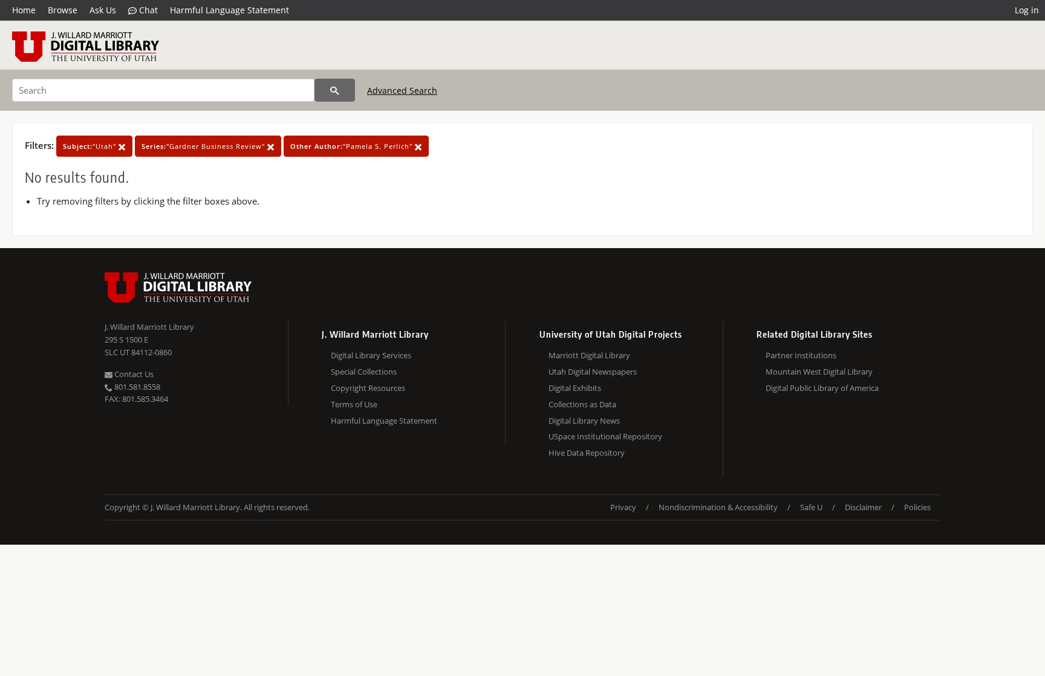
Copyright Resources (368, 387)
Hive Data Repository (587, 452)
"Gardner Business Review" (204, 146)
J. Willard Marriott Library (149, 326)
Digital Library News (584, 420)
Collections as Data (582, 404)
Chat (147, 10)
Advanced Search (402, 90)
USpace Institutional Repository (605, 436)
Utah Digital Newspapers (593, 371)
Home (24, 10)
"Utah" (91, 146)
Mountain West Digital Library (819, 371)
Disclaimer (863, 507)
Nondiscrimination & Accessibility (718, 507)
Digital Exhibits (575, 387)
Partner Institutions (801, 355)
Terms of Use (354, 404)
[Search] (334, 90)
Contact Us (133, 374)
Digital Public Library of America (822, 387)
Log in (1027, 10)
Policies (917, 507)
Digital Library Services (371, 355)
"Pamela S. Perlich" (352, 146)
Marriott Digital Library (589, 355)
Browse (62, 10)
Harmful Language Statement (229, 10)
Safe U (811, 507)
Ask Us (103, 10)
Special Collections (364, 371)
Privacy (623, 507)
